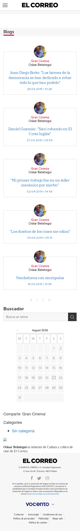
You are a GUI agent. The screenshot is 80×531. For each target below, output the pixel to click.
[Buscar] (72, 317)
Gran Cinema (40, 61)
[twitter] (39, 478)
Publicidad (43, 518)
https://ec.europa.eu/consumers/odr (43, 494)
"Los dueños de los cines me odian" (40, 231)
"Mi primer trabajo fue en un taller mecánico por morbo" (39, 182)
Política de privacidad (23, 518)
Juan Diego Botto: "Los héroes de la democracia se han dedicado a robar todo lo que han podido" (40, 77)
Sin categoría (23, 430)
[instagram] (47, 478)
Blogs (8, 32)
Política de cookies (38, 522)
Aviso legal (33, 514)
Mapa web (57, 518)
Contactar (19, 514)
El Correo (40, 460)
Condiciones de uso (52, 514)
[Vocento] (40, 504)
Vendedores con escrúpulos (40, 277)
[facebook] (31, 478)
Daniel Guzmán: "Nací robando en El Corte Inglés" (40, 131)
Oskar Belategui (40, 65)
